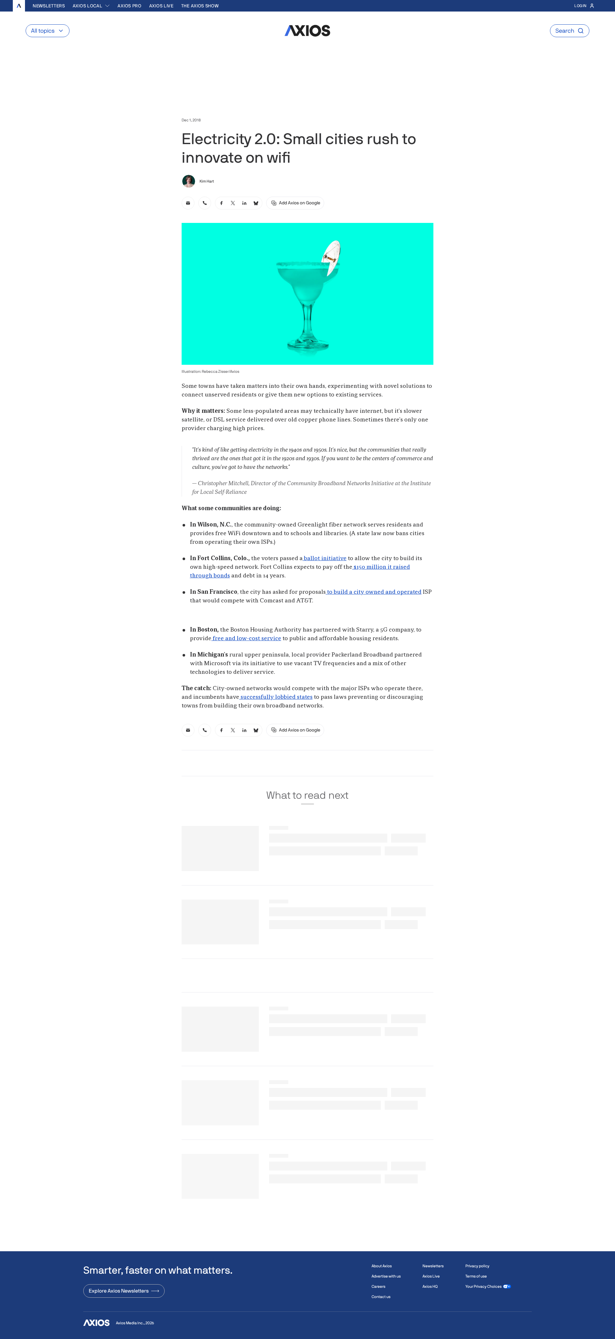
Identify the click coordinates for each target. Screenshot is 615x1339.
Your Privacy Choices (483, 1286)
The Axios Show (200, 5)
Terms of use (476, 1276)
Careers (378, 1286)
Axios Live (161, 5)
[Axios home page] (19, 6)
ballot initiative (325, 558)
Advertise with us (386, 1276)
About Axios (382, 1266)
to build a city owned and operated (374, 592)
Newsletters (49, 5)
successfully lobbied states (276, 697)
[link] (188, 203)
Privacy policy (477, 1266)
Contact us (381, 1297)
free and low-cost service (246, 638)
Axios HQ (430, 1286)
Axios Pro (129, 5)
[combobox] (91, 6)
